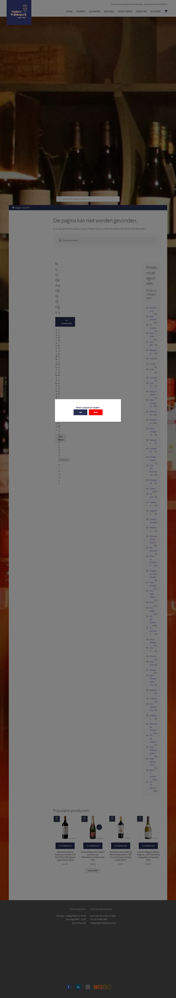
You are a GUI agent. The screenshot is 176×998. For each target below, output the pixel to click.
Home (69, 11)
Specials (109, 11)
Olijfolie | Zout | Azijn (153, 573)
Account (156, 11)
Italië (152, 488)
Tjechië (153, 698)
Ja (80, 412)
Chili (152, 358)
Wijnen (80, 11)
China (152, 364)
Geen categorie (153, 431)
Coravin (153, 377)
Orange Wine (152, 593)
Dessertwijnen (153, 403)
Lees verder (60, 438)
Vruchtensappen (153, 750)
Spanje (153, 670)
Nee (96, 412)
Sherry (153, 656)
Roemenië (153, 630)
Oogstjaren (125, 11)
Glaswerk (94, 11)
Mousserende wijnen (153, 539)
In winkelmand (64, 322)
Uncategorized (153, 706)
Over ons (141, 11)
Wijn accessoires (153, 761)
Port (152, 602)
